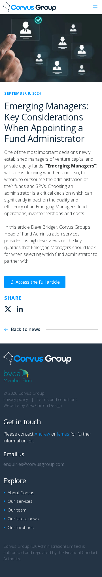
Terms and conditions (57, 399)
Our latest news (23, 518)
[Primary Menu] (95, 7)
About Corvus (21, 492)
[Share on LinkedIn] (20, 310)
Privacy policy (15, 399)
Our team (17, 510)
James (63, 434)
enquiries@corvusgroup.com (33, 464)
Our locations (21, 527)
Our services (20, 501)
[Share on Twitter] (8, 310)
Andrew (42, 434)
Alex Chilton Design (44, 405)
